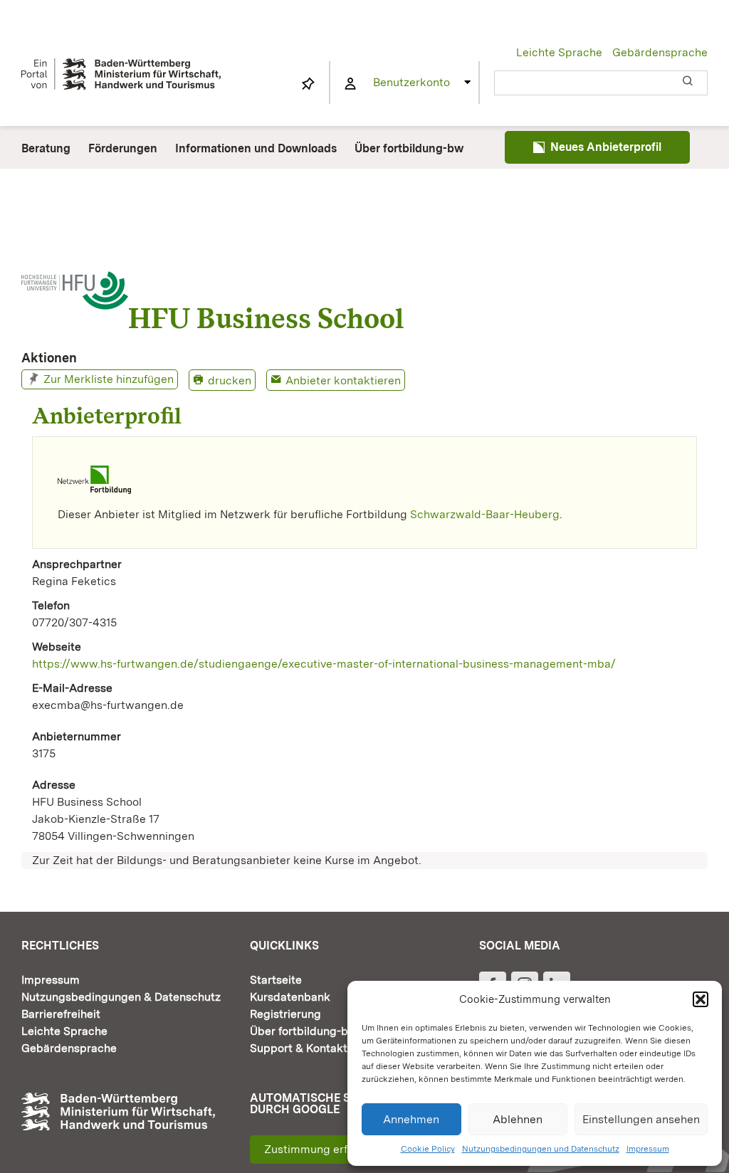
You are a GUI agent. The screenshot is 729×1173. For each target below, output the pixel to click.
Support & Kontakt (298, 1048)
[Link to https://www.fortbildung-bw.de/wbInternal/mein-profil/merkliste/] (308, 84)
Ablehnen (517, 1119)
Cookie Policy (428, 1149)
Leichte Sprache (559, 52)
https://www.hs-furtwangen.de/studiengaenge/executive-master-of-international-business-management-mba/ (324, 663)
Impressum (647, 1149)
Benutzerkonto (411, 82)
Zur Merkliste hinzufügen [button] (108, 379)
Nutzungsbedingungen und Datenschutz (540, 1149)
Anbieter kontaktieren (343, 380)
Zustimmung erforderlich (329, 1149)
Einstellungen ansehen (641, 1119)
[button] (700, 999)
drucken (229, 380)
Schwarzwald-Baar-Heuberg (485, 514)
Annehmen (411, 1119)
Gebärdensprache (660, 52)
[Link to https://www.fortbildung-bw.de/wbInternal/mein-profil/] (350, 84)
